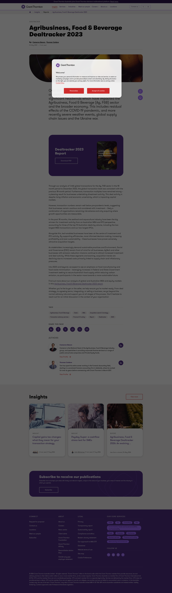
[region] (87, 78)
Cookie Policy (60, 83)
